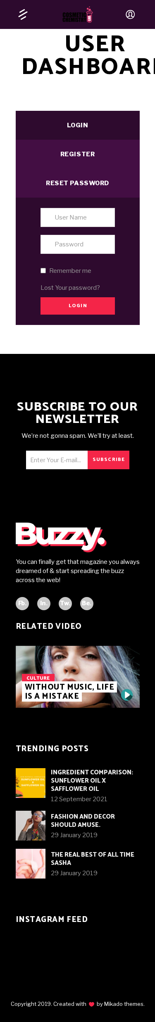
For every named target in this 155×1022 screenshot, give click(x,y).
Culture (38, 678)
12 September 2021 (79, 799)
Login (77, 125)
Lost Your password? (70, 287)
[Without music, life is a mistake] (127, 695)
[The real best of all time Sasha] (30, 864)
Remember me (70, 271)
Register (77, 154)
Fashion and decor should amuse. (83, 821)
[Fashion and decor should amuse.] (30, 826)
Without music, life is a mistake (69, 692)
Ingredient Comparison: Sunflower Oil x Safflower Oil (92, 780)
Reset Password (77, 183)
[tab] (78, 125)
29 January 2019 (74, 835)
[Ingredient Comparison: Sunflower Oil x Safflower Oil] (30, 783)
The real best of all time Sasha (92, 859)
